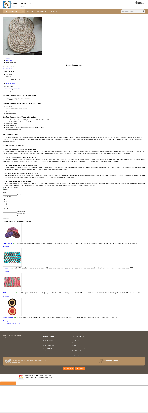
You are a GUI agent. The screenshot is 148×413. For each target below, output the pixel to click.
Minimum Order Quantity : (40, 243)
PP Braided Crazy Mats (9, 293)
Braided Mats (77, 340)
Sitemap (49, 351)
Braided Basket (77, 350)
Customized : (102, 243)
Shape (7, 111)
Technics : (84, 243)
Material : (52, 243)
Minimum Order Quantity (12, 98)
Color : (71, 243)
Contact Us (54, 11)
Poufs (75, 345)
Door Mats (76, 353)
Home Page (30, 11)
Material (8, 106)
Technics (8, 113)
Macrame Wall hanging (79, 348)
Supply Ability (9, 121)
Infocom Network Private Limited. (45, 377)
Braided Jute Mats (8, 317)
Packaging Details (10, 129)
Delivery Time (9, 123)
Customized (9, 108)
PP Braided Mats (7, 268)
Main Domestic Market (11, 131)
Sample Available (10, 125)
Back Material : (129, 243)
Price (7, 100)
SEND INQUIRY (7, 323)
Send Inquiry (17, 88)
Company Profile (42, 11)
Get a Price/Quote (7, 68)
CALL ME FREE (16, 323)
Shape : (61, 243)
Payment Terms (10, 120)
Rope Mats (76, 343)
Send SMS (81, 368)
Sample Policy (9, 127)
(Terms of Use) (47, 375)
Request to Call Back (8, 88)
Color (7, 110)
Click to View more (10, 83)
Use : (118, 243)
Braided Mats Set (7, 243)
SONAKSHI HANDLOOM (21, 4)
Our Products (12, 11)
